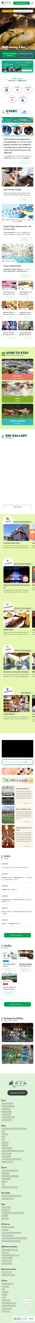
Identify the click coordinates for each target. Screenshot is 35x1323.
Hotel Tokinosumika (7, 1103)
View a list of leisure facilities (20, 564)
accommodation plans (25, 54)
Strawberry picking (7, 1161)
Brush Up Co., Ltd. (7, 1260)
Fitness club (5, 1142)
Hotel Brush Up (6, 1108)
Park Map (4, 1294)
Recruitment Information (9, 1305)
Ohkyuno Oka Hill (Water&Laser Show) (13, 1150)
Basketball (5, 1134)
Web (6, 961)
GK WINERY (5, 1215)
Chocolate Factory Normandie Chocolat (13, 1212)
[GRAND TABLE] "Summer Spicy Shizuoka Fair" (9, 314)
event (3, 1289)
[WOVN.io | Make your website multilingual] (31, 1318)
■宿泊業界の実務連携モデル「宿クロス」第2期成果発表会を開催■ (25, 966)
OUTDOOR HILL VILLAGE (8, 1117)
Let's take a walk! (7, 1153)
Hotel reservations (21, 3)
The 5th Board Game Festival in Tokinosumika (9, 294)
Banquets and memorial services (11, 1240)
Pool (3, 1139)
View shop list (26, 692)
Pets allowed (5, 1286)
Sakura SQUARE (6, 1156)
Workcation (5, 1229)
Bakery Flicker (6, 1210)
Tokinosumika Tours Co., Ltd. (10, 1249)
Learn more (26, 803)
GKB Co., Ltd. (5, 1252)
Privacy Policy (6, 1311)
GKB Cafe (4, 1181)
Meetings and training (8, 1227)
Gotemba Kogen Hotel (8, 1106)
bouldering (5, 1145)
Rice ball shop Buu (7, 1263)
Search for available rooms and (10, 54)
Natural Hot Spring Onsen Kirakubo (12, 1195)
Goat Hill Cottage (6, 1119)
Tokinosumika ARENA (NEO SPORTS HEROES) (14, 1128)
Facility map (5, 1291)
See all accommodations (22, 522)
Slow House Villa (6, 1114)
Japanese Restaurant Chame (10, 1170)
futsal (3, 1131)
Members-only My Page (8, 1274)
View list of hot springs (22, 650)
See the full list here (16, 935)
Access (4, 1297)
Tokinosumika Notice (8, 1283)
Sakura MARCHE (6, 1207)
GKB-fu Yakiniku (6, 1178)
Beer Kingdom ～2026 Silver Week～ (25, 293)
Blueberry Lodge (6, 1111)
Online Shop (5, 1218)
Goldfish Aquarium (7, 1148)
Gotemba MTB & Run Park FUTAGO (11, 1159)
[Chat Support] (30, 1307)
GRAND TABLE (5, 1173)
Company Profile (17, 1093)
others (23, 961)
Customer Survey (7, 1308)
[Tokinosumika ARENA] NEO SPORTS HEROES (25, 334)
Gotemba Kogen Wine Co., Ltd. (10, 1255)
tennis (3, 1136)
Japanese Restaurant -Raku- (10, 1187)
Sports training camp (8, 1235)
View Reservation (7, 1272)
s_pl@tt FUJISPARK (7, 1257)
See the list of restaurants (21, 608)
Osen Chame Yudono (8, 1198)
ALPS (3, 1184)
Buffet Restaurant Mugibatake (10, 1176)
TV (5, 984)
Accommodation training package (11, 1232)
